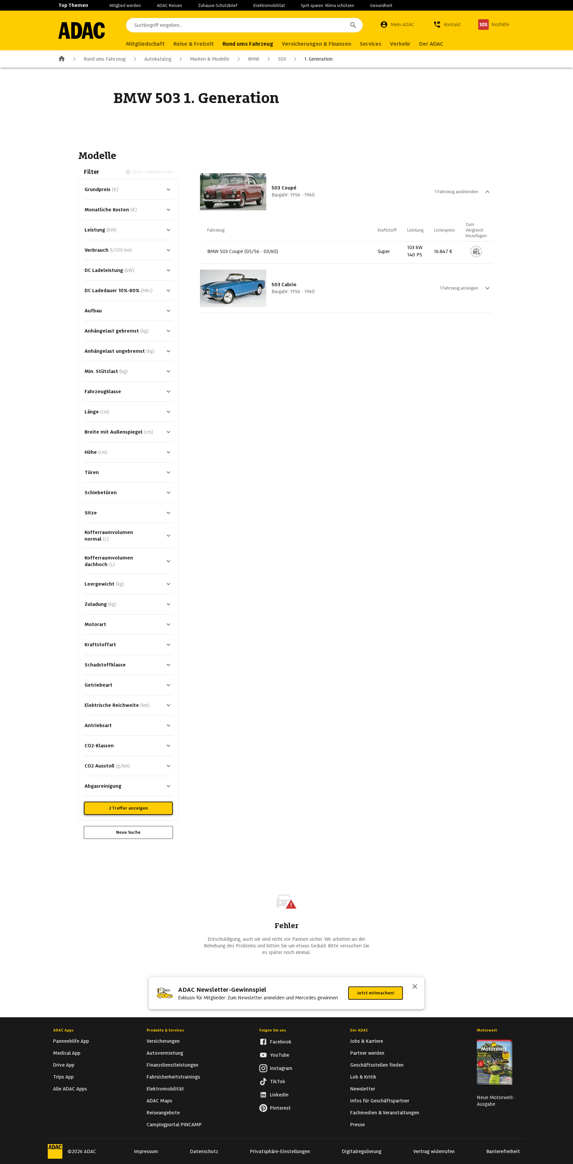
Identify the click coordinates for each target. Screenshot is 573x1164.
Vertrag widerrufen (434, 1151)
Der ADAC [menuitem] (431, 43)
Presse (357, 1125)
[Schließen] (415, 987)
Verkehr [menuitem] (400, 43)
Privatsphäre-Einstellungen (280, 1151)
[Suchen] (353, 25)
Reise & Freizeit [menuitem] (193, 43)
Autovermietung (165, 1053)
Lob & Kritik (363, 1077)
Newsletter (362, 1089)
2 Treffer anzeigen (128, 808)
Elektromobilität (269, 5)
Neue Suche (128, 832)
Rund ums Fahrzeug (105, 59)
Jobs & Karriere (366, 1041)
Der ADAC (359, 1030)
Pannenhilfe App (71, 1041)
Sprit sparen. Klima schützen (327, 5)
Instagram (281, 1068)
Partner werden (367, 1053)
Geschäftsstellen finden (377, 1065)
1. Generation (318, 59)
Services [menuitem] (370, 43)
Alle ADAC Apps (70, 1089)
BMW (253, 59)
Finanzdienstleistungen (172, 1065)
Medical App (66, 1053)
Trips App (63, 1077)
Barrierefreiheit (503, 1151)
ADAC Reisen (169, 5)
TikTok (277, 1082)
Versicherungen (163, 1041)
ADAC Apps (63, 1030)
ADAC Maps (159, 1101)
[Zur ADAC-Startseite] (81, 30)
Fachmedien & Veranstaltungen (384, 1113)
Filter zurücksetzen (152, 172)
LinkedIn (279, 1095)
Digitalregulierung (361, 1151)
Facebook (280, 1042)
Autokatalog (157, 59)
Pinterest (280, 1108)
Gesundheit (381, 5)
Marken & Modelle (209, 59)
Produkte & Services (165, 1030)
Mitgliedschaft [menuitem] (145, 43)
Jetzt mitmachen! (375, 993)
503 (282, 59)
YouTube (279, 1055)
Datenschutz (204, 1151)
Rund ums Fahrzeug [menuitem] (248, 43)
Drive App (63, 1065)
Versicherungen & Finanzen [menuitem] (316, 43)
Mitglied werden (125, 5)
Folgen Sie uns (272, 1030)
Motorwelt (487, 1030)
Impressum (146, 1151)
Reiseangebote (163, 1113)
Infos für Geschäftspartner (379, 1101)
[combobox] (244, 25)
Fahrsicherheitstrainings (173, 1077)
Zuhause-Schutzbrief (217, 5)
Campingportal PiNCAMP (174, 1125)
